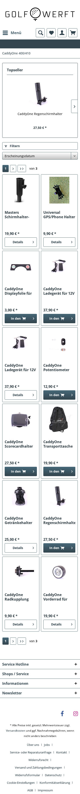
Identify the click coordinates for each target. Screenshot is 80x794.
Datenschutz (53, 775)
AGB (30, 790)
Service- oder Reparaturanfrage (30, 752)
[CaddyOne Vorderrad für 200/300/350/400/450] (59, 572)
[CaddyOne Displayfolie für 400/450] (21, 266)
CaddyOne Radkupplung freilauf (17, 596)
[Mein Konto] (62, 32)
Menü (16, 32)
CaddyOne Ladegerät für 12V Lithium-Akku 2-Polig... (20, 367)
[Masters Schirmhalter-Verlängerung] (21, 190)
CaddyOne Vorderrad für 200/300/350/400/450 (59, 596)
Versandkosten (15, 730)
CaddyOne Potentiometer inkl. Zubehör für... (56, 367)
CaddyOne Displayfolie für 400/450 (18, 291)
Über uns (33, 745)
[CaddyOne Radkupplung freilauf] (21, 572)
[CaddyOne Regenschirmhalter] (40, 93)
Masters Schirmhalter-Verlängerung (17, 214)
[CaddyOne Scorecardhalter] (21, 419)
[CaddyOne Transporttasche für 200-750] (59, 419)
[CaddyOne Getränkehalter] (21, 496)
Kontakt (61, 752)
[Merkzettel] (51, 32)
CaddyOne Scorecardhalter (19, 444)
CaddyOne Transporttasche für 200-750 (58, 444)
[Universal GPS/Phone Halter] (59, 190)
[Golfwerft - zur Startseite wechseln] (40, 13)
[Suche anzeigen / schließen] (40, 32)
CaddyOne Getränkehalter (18, 520)
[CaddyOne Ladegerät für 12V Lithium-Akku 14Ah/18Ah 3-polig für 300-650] (59, 266)
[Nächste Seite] (13, 168)
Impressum (45, 790)
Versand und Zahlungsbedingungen (38, 767)
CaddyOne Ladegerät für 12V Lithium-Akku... (58, 291)
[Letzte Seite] (22, 168)
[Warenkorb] (72, 32)
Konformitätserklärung (55, 783)
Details (18, 242)
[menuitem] (12, 32)
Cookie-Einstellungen (21, 783)
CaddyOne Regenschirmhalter (40, 114)
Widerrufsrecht (38, 760)
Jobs (47, 745)
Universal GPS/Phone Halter (59, 214)
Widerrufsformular (27, 775)
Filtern (14, 146)
